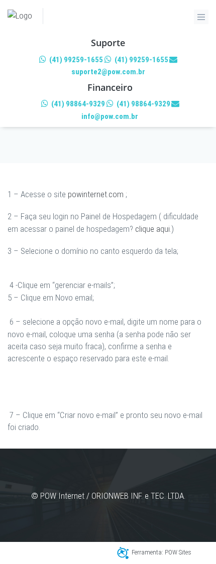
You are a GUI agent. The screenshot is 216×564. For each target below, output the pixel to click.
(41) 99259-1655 (75, 59)
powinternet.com (96, 194)
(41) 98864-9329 (77, 103)
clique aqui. (153, 229)
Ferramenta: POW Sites (161, 552)
